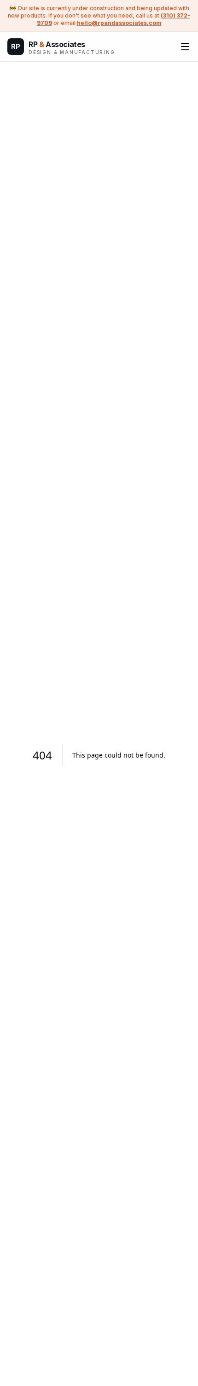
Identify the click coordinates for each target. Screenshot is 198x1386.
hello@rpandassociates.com (119, 22)
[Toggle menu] (185, 46)
